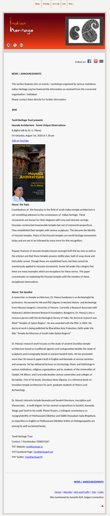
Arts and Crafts (82, 492)
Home (58, 492)
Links (101, 492)
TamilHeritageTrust (43, 452)
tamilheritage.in (34, 447)
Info (94, 492)
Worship (67, 492)
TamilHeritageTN (34, 457)
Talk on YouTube (20, 141)
